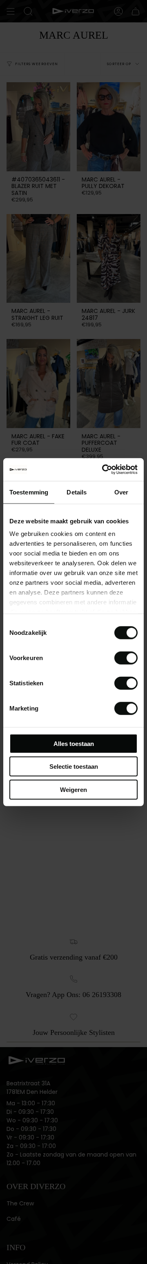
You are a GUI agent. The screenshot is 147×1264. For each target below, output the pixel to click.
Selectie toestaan (73, 766)
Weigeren (73, 789)
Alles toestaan (73, 743)
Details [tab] (77, 491)
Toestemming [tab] (28, 491)
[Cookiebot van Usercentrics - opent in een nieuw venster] (104, 469)
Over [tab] (121, 491)
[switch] (126, 657)
